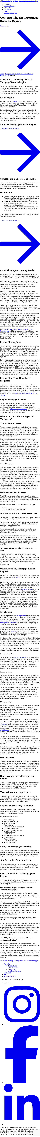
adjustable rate (4, 730)
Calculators (7, 7)
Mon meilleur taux (9, 976)
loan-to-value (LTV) (27, 589)
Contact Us (7, 9)
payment (23, 616)
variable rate (3, 724)
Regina (16, 101)
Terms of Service (13, 967)
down (18, 616)
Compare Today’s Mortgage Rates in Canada (19, 74)
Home (2, 74)
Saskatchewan (4, 75)
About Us (7, 4)
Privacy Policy (12, 966)
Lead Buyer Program (10, 13)
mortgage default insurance (8, 622)
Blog (5, 11)
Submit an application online (18, 409)
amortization (13, 631)
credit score (17, 577)
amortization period (20, 657)
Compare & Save (9, 6)
